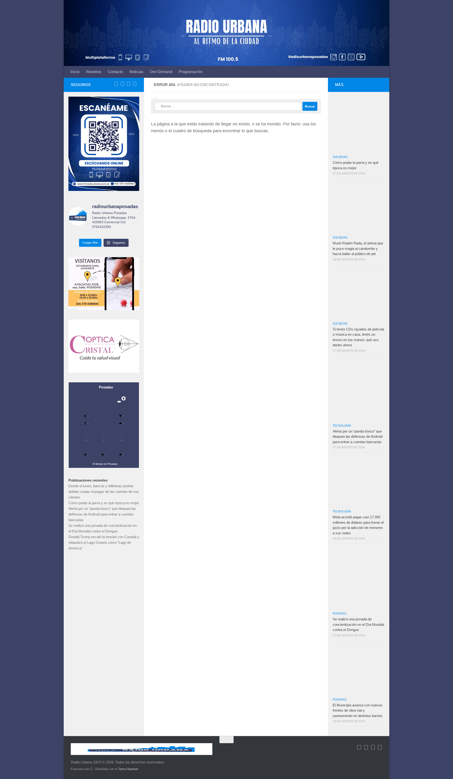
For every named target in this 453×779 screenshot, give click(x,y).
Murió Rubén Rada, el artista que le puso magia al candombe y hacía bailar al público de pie (358, 248)
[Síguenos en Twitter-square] (122, 84)
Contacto (115, 72)
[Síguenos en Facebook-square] (116, 84)
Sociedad (340, 157)
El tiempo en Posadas (105, 463)
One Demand (161, 72)
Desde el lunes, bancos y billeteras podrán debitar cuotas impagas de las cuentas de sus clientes (103, 491)
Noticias (136, 72)
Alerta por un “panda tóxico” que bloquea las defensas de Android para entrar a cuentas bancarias (102, 514)
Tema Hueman (128, 769)
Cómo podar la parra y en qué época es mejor (103, 503)
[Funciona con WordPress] (91, 769)
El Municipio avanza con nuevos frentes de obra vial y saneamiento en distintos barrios (357, 710)
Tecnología (342, 425)
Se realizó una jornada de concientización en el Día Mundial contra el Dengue (358, 624)
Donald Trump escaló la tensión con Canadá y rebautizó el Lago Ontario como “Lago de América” (103, 542)
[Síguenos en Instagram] (135, 84)
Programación (190, 72)
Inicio (75, 72)
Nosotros (93, 72)
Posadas (339, 613)
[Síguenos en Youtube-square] (128, 84)
